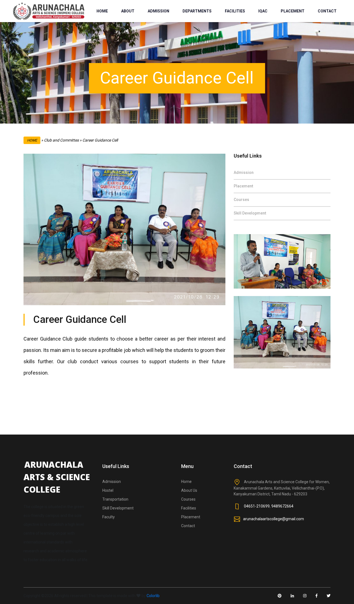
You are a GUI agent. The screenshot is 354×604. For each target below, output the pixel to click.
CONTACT (327, 11)
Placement (243, 186)
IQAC (262, 11)
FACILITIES (235, 11)
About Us (189, 490)
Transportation (115, 499)
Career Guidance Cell (79, 319)
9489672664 (282, 506)
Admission (244, 172)
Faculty (108, 517)
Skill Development (250, 213)
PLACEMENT (292, 11)
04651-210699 (257, 506)
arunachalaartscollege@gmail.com (273, 518)
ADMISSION (158, 11)
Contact (188, 526)
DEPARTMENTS (197, 11)
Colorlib (153, 595)
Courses (241, 199)
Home (32, 140)
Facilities (188, 508)
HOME (102, 11)
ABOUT (127, 11)
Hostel (107, 490)
